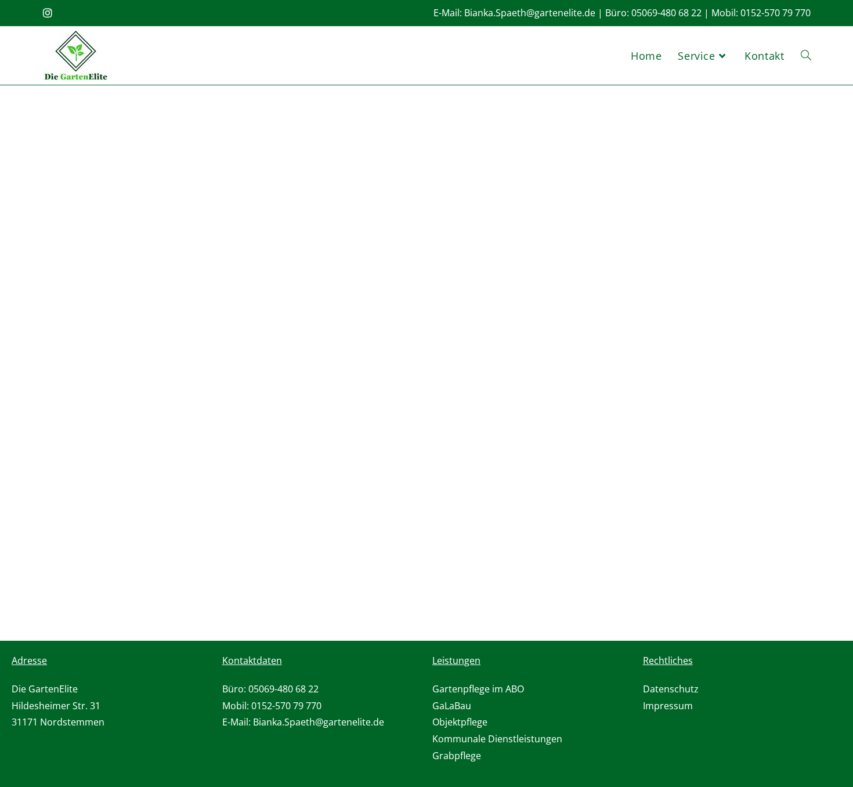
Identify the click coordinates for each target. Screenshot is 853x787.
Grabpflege (456, 755)
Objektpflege (459, 722)
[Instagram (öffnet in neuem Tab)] (49, 13)
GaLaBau (451, 705)
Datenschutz (671, 689)
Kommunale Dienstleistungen (497, 738)
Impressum (668, 705)
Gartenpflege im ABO (478, 689)
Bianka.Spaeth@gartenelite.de (529, 12)
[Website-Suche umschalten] (806, 56)
